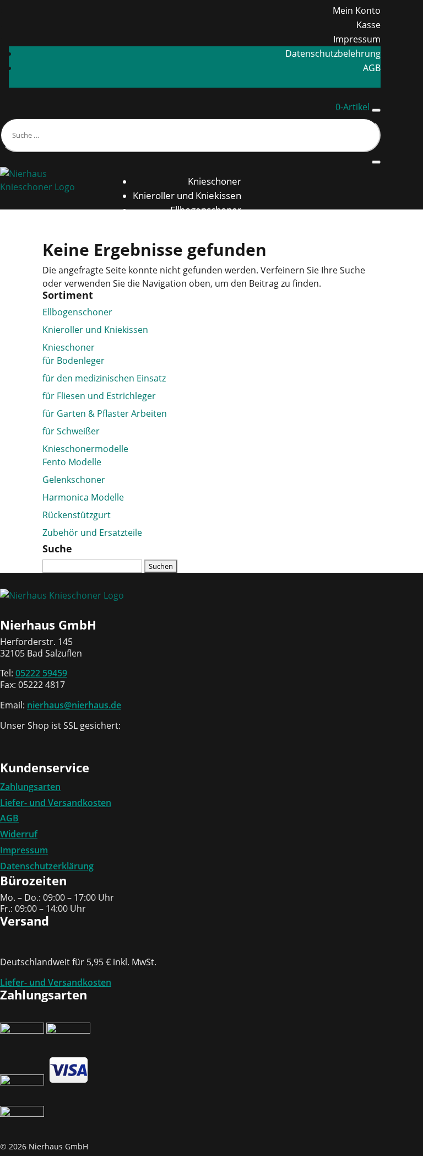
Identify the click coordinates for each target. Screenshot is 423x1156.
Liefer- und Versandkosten (55, 803)
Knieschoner (214, 181)
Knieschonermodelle (85, 449)
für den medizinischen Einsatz (104, 378)
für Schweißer (71, 431)
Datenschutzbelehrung (333, 53)
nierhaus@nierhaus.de (74, 705)
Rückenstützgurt (206, 224)
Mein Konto (357, 10)
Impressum (357, 39)
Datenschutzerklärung (47, 866)
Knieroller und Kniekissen (187, 195)
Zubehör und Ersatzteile (92, 532)
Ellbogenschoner (205, 209)
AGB (372, 68)
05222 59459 (41, 673)
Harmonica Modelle (83, 497)
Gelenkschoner (73, 480)
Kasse (368, 25)
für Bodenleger (73, 360)
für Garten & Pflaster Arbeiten (104, 413)
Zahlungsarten (30, 787)
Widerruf (18, 834)
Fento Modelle (71, 462)
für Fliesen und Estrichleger (99, 396)
